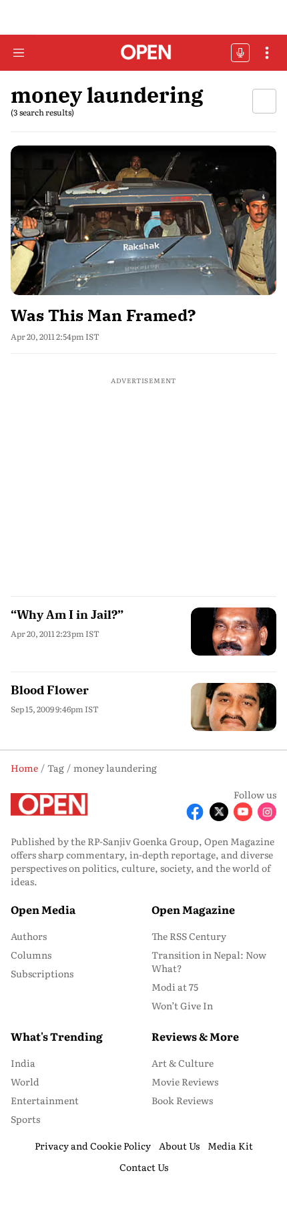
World (25, 1081)
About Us (179, 1145)
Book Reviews (182, 1100)
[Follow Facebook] (195, 811)
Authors (29, 936)
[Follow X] (219, 811)
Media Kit (230, 1145)
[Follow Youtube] (243, 811)
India (23, 1062)
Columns (31, 954)
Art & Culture (183, 1062)
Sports (25, 1119)
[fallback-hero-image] (143, 220)
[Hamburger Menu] (19, 53)
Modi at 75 (175, 986)
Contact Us (143, 1167)
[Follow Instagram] (267, 811)
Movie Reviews (185, 1081)
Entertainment (45, 1100)
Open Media (43, 909)
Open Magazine (193, 909)
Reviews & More (195, 1036)
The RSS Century (189, 936)
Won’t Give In (182, 1005)
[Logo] (143, 53)
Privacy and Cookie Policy (93, 1145)
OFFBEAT (240, 52)
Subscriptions (42, 973)
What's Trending (57, 1036)
